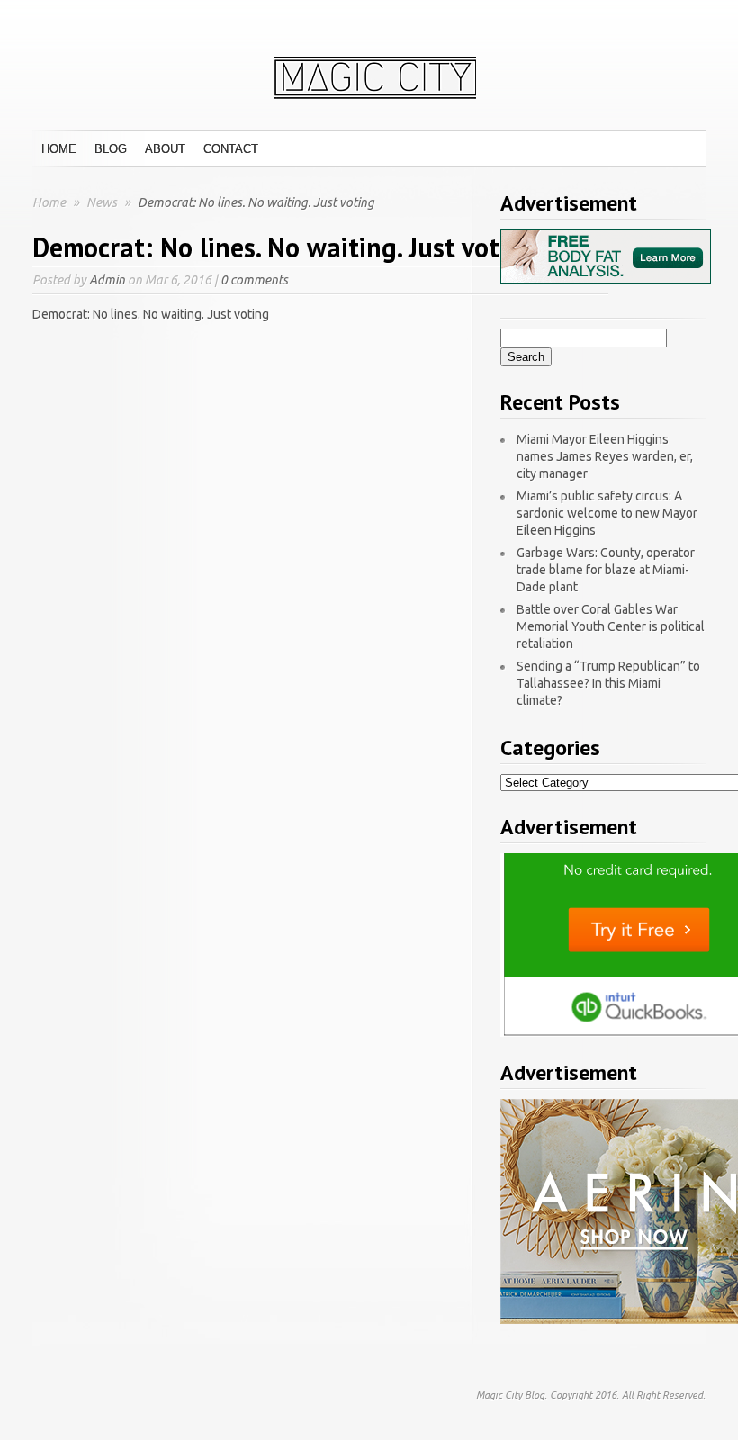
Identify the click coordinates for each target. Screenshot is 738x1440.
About (165, 149)
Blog (110, 149)
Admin (107, 280)
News (103, 202)
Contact (230, 149)
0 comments (254, 280)
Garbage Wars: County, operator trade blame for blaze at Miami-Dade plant (606, 569)
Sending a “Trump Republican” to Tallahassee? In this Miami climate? (608, 683)
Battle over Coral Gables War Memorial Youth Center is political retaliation (611, 626)
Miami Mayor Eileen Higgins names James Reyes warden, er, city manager (605, 456)
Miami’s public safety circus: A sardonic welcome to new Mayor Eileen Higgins (607, 513)
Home (58, 149)
